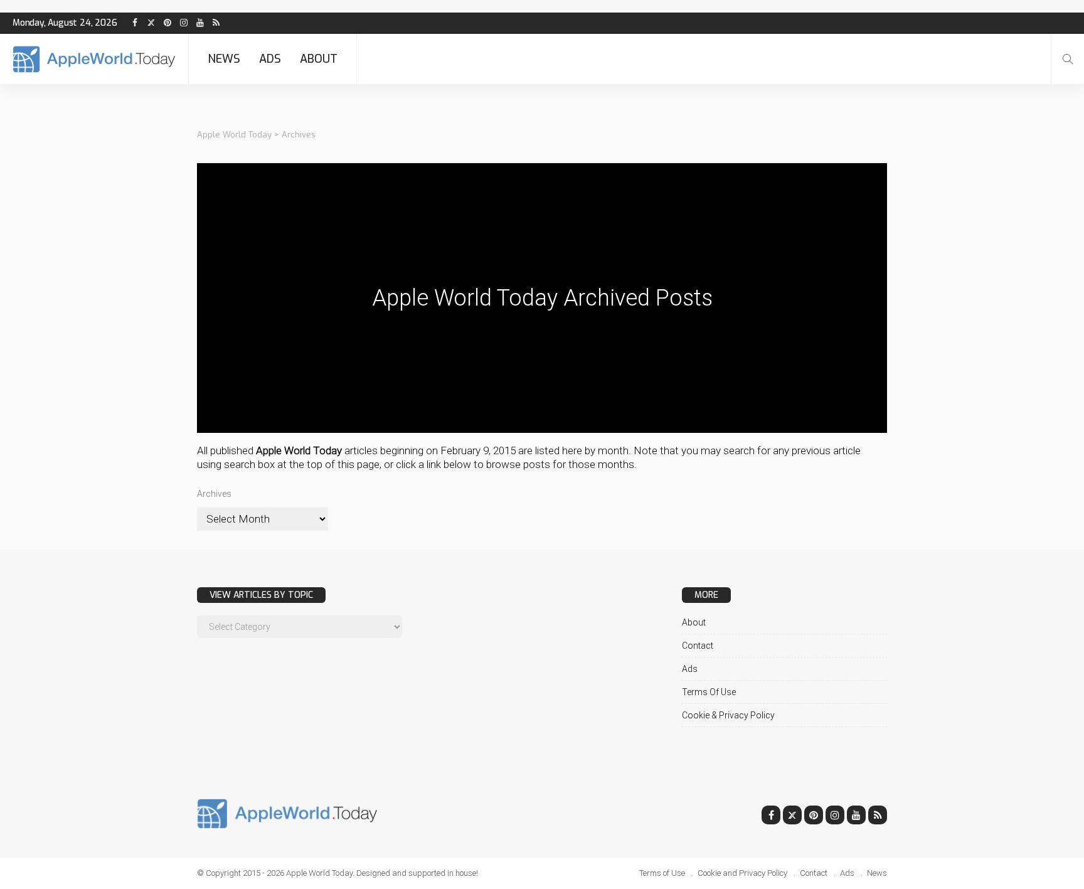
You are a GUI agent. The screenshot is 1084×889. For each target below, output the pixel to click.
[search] (1067, 59)
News (224, 59)
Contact (697, 646)
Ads (270, 59)
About (318, 59)
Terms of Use (709, 692)
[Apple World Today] (94, 59)
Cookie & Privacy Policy (728, 715)
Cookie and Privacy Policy (742, 873)
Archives (214, 494)
